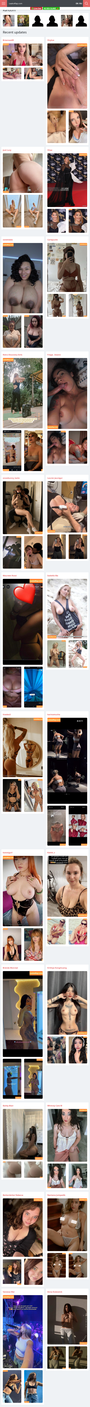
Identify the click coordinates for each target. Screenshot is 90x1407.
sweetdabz (8, 239)
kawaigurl (7, 852)
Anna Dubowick (54, 1292)
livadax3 (7, 714)
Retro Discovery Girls (12, 354)
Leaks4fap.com (15, 3)
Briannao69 (8, 40)
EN (77, 3)
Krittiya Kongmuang (57, 968)
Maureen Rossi (10, 575)
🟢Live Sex (36, 8)
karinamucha (53, 714)
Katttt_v (51, 852)
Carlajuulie (52, 239)
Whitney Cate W (54, 1105)
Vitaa (49, 150)
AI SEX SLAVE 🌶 (51, 8)
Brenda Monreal (10, 968)
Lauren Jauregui (54, 478)
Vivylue (50, 40)
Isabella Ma (52, 575)
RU (80, 3)
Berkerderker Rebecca (13, 1195)
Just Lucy (7, 150)
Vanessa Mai (9, 1292)
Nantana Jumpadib (56, 1195)
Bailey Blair (8, 1105)
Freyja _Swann (54, 354)
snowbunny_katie (11, 478)
